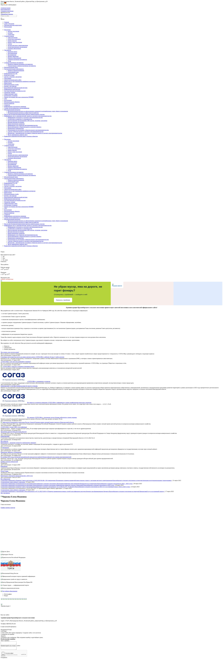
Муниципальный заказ (11, 177)
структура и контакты (14, 39)
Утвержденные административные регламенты (22, 66)
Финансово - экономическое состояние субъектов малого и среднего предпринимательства (35, 133)
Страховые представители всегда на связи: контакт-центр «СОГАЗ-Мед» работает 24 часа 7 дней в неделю (32, 357)
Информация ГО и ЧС (10, 183)
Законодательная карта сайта (12, 189)
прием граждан (12, 40)
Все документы (5, 493)
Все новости (4, 441)
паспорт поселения (13, 31)
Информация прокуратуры (12, 199)
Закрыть (3, 636)
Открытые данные (9, 202)
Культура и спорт (9, 184)
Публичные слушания (10, 205)
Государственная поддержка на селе (15, 200)
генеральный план (13, 72)
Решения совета (12, 51)
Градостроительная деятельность (14, 178)
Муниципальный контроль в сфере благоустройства (23, 113)
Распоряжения (12, 55)
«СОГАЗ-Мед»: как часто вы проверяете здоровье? (16, 361)
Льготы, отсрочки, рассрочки (13, 186)
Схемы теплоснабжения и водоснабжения (16, 217)
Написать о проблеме (63, 300)
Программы (7, 188)
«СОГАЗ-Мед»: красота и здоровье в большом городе (18, 366)
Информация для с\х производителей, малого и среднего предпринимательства (27, 225)
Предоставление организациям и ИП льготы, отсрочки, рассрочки (27, 120)
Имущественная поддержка (16, 122)
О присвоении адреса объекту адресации (13, 482)
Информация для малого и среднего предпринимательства (25, 117)
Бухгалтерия (8, 210)
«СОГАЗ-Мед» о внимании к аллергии (38, 381)
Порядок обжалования (14, 58)
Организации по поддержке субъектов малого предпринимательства (28, 130)
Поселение (7, 139)
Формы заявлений (13, 56)
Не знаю (5, 260)
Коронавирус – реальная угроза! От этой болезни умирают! (18, 442)
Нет (4, 258)
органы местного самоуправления (18, 45)
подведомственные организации (17, 47)
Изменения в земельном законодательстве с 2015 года (17, 476)
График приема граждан (8, 507)
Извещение (4, 466)
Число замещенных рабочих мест (17, 134)
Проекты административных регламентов (20, 64)
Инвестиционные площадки (16, 124)
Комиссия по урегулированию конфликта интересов (19, 191)
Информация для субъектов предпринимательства (23, 125)
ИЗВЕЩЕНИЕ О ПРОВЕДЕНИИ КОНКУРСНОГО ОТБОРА (19, 386)
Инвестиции (8, 192)
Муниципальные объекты (12, 211)
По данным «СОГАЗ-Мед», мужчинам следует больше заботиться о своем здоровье (52, 417)
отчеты (10, 44)
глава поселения (12, 37)
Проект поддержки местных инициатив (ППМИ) (19, 206)
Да (3, 256)
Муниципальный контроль (12, 219)
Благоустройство (9, 213)
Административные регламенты (17, 59)
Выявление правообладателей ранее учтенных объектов (21, 246)
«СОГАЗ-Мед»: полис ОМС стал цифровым (14, 427)
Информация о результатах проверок (15, 216)
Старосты (7, 214)
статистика (11, 34)
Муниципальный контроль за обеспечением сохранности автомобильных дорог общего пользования (38, 111)
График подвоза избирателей (9, 461)
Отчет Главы (4, 471)
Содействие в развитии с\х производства (20, 119)
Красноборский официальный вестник (15, 197)
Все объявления (5, 479)
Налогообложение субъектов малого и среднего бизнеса (24, 127)
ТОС (5, 208)
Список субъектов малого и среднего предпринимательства (25, 131)
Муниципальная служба (11, 194)
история (10, 33)
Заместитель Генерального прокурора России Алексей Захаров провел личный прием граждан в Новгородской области (38, 422)
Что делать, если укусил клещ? (10, 352)
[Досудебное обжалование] (9, 591)
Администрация (9, 145)
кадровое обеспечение (14, 48)
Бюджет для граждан (10, 195)
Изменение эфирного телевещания (11, 452)
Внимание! (5, 447)
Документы (7, 159)
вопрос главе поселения (15, 42)
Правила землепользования (16, 70)
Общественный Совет (10, 203)
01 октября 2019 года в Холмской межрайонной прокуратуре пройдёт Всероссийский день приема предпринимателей (36, 457)
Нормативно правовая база (16, 128)
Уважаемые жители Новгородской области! (14, 431)
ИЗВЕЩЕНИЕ (5, 436)
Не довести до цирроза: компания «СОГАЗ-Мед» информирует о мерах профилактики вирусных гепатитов (59, 402)
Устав (9, 61)
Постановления (12, 53)
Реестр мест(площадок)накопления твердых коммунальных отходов (24, 224)
